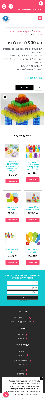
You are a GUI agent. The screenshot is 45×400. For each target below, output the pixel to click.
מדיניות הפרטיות (21, 394)
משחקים (27, 31)
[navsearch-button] (10, 6)
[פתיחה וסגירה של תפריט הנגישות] (6, 18)
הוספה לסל (24, 87)
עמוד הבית (37, 31)
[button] (40, 18)
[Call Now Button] (6, 394)
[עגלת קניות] (4, 6)
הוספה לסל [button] (33, 180)
